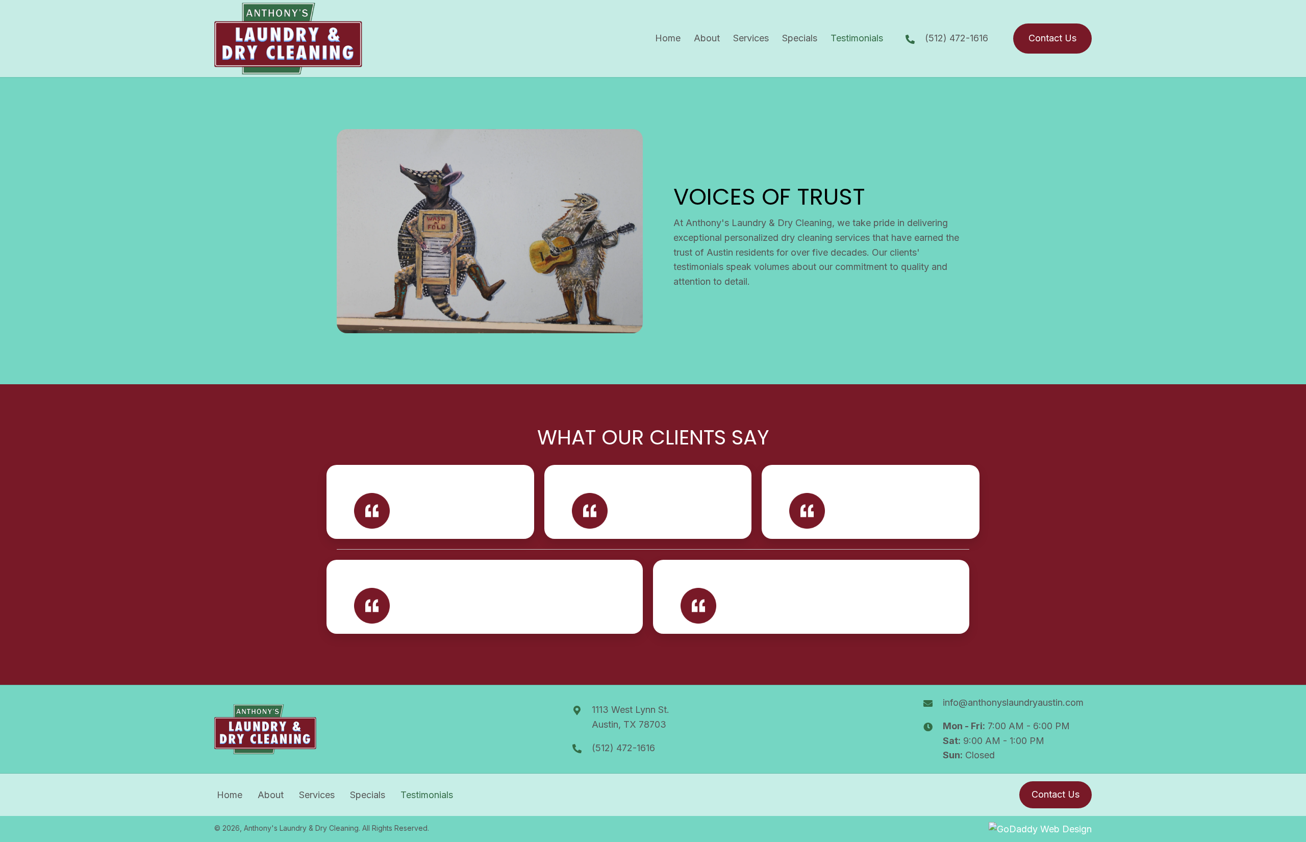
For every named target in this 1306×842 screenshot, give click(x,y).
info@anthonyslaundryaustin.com (1013, 702)
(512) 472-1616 (956, 38)
